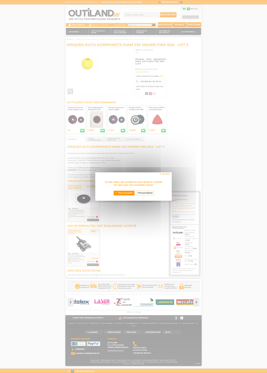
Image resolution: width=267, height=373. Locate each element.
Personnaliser (145, 193)
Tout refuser (165, 174)
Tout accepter (125, 193)
